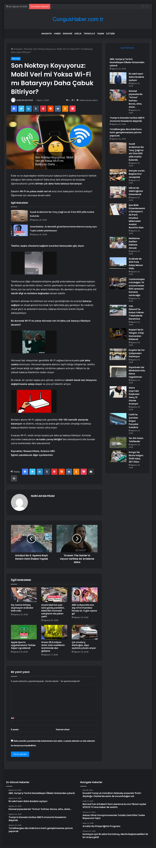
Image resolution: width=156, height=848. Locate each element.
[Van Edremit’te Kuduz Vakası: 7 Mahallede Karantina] (118, 310)
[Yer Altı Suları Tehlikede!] (118, 442)
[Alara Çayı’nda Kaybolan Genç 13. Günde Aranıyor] (118, 392)
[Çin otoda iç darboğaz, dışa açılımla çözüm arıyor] (85, 632)
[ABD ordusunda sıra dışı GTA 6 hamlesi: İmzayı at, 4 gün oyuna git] (85, 594)
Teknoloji (89, 33)
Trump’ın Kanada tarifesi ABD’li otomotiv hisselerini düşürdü (127, 119)
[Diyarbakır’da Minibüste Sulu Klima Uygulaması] (118, 371)
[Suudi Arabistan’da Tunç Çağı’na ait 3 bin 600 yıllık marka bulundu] (19, 215)
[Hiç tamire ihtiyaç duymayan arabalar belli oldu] (24, 594)
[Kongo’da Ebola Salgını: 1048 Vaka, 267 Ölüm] (118, 456)
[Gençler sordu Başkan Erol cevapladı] (118, 175)
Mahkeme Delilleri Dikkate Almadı (134, 243)
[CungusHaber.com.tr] (78, 19)
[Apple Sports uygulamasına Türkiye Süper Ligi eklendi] (24, 632)
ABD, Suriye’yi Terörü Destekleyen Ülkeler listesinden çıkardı (127, 62)
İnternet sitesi (62, 729)
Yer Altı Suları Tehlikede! (136, 440)
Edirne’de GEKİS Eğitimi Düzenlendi (136, 191)
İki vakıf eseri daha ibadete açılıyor (136, 77)
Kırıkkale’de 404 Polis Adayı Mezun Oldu (136, 263)
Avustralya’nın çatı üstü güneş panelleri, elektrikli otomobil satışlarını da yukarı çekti (53, 610)
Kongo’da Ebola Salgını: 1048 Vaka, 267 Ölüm (136, 457)
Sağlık (78, 33)
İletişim (110, 33)
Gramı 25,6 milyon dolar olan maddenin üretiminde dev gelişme (53, 646)
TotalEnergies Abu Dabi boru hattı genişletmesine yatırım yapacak (126, 132)
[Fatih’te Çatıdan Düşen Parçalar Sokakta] (118, 418)
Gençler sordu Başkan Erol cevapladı (69, 6)
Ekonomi (67, 33)
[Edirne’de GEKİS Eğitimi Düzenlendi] (118, 192)
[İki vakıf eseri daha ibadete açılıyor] (118, 78)
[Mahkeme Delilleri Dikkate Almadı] (118, 242)
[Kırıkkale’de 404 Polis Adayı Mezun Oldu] (118, 263)
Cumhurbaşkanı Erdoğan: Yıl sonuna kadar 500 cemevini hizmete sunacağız (137, 287)
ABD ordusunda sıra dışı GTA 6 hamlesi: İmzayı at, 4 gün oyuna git (84, 609)
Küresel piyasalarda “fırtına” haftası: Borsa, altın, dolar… (135, 99)
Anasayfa (46, 33)
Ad (13, 718)
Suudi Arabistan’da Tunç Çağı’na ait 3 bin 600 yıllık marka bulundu (136, 151)
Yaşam (100, 33)
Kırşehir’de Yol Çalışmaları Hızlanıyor (136, 353)
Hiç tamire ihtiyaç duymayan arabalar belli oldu (22, 607)
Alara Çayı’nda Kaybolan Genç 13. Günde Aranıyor (134, 395)
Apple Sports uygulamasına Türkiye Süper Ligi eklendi (23, 645)
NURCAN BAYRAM (24, 100)
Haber (57, 33)
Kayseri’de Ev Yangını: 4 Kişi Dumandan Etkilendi (136, 334)
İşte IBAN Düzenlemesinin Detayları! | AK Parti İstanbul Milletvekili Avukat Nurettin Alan (137, 216)
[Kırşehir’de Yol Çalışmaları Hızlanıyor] (118, 354)
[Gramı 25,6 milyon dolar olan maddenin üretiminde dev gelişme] (54, 632)
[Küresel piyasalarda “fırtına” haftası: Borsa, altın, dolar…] (118, 95)
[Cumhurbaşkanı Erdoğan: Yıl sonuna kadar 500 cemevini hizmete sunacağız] (118, 283)
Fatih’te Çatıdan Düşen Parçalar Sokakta (133, 421)
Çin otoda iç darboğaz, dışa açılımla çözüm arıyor (84, 645)
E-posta (15, 729)
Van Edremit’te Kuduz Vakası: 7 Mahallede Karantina (136, 312)
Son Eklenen (127, 47)
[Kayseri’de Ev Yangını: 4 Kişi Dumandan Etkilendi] (118, 334)
